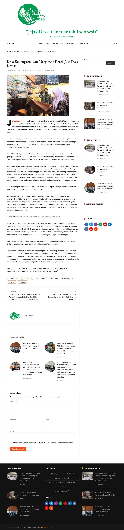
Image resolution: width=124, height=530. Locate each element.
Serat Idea (70, 44)
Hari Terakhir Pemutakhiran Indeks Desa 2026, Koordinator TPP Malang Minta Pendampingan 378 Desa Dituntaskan (32, 368)
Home (9, 51)
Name (13, 420)
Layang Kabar (58, 44)
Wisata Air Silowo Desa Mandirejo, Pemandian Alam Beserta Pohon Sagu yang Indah (62, 297)
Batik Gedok (15, 278)
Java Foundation (47, 527)
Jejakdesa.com (82, 44)
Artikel (53, 474)
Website (13, 431)
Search (86, 60)
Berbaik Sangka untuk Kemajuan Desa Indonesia (105, 105)
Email (47, 420)
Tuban (23, 282)
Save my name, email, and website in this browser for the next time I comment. (42, 443)
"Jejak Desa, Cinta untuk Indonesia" (62, 32)
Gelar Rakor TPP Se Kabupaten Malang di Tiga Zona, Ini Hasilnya (31, 346)
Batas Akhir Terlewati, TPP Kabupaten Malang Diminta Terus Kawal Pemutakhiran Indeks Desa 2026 (66, 348)
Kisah (48, 44)
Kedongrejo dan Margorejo (61, 278)
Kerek (13, 282)
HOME (41, 44)
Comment (14, 401)
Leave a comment (50, 70)
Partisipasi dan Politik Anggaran (62, 482)
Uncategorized (62, 491)
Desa (28, 278)
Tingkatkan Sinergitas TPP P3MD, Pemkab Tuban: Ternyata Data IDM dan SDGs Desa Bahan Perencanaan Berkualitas (25, 297)
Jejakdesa (38, 70)
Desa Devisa (40, 278)
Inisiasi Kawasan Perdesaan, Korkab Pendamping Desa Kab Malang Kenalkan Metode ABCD (106, 86)
